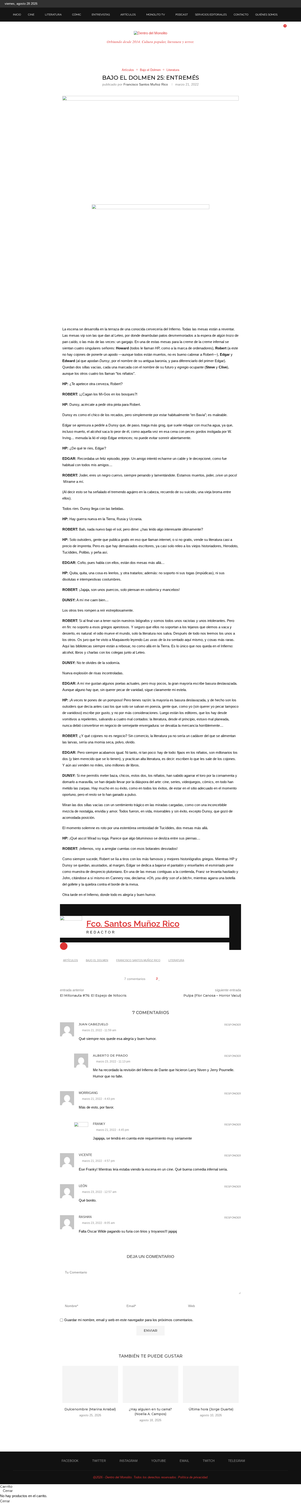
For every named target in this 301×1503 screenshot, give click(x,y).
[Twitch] (290, 4)
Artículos (128, 14)
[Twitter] (268, 4)
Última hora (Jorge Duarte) (211, 1409)
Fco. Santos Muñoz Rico (132, 924)
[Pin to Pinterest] (173, 979)
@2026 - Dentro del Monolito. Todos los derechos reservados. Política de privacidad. (150, 1477)
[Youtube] (279, 4)
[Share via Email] (177, 979)
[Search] (285, 14)
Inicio (17, 14)
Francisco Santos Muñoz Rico (145, 84)
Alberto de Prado (110, 1055)
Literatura (53, 14)
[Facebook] (262, 4)
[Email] (284, 4)
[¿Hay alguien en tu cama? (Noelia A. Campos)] (150, 1384)
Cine (31, 14)
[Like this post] (159, 979)
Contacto (241, 14)
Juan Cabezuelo (93, 1024)
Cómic (76, 14)
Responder (232, 1024)
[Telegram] (295, 4)
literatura (176, 960)
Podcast (181, 14)
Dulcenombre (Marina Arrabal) (90, 1409)
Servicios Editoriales (211, 14)
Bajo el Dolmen (97, 960)
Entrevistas (101, 14)
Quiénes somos (266, 14)
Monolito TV (155, 14)
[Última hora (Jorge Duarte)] (211, 1384)
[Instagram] (273, 4)
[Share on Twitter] (168, 979)
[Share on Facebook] (164, 979)
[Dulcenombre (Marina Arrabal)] (90, 1384)
